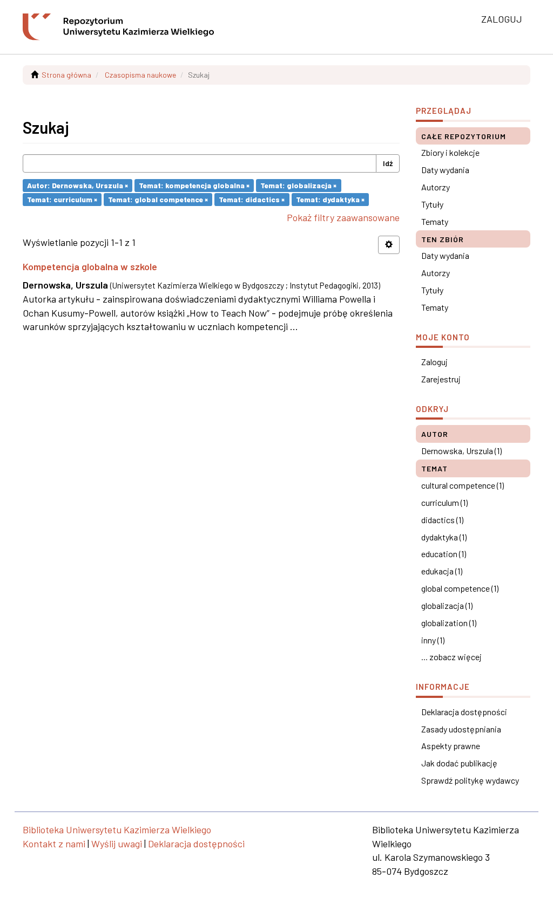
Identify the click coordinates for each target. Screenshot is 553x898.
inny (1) (432, 640)
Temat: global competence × (158, 199)
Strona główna (66, 74)
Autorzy (435, 187)
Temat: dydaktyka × (330, 199)
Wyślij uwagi (116, 843)
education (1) (443, 554)
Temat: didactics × (252, 199)
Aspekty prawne (450, 746)
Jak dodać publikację (459, 763)
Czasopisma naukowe (140, 74)
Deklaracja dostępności (464, 712)
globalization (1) (448, 623)
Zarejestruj (441, 379)
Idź (388, 163)
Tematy (434, 221)
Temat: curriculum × (62, 199)
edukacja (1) (441, 571)
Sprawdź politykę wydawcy (470, 780)
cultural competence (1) (462, 485)
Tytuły (432, 204)
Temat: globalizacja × (298, 185)
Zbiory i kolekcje (450, 152)
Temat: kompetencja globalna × (194, 185)
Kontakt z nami (54, 843)
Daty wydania (445, 169)
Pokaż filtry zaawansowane (343, 217)
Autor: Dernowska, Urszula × (77, 185)
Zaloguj (434, 362)
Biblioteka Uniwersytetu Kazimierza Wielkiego (117, 829)
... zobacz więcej (451, 657)
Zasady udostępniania (461, 729)
